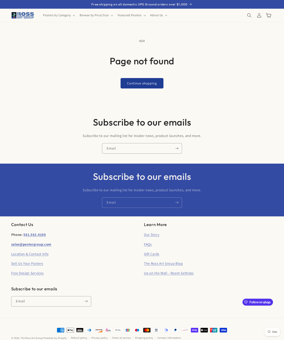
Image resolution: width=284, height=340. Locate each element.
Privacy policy (100, 337)
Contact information (169, 337)
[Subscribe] (177, 148)
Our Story (151, 234)
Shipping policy (144, 337)
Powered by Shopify (55, 338)
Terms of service (121, 337)
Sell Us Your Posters (27, 263)
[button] (58, 15)
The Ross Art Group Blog (163, 263)
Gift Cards (151, 254)
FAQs (148, 244)
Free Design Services (27, 273)
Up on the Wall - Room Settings (169, 273)
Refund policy (79, 337)
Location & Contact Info (30, 254)
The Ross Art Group (31, 338)
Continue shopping (142, 83)
